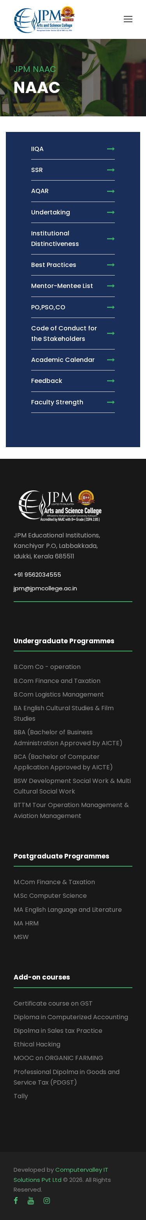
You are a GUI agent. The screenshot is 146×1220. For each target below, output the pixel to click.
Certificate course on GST (53, 1003)
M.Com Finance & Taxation (54, 882)
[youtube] (32, 1200)
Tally (21, 1096)
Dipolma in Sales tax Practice (58, 1030)
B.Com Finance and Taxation (57, 680)
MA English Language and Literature (68, 909)
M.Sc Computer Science (50, 895)
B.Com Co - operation (47, 666)
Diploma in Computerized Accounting (71, 1017)
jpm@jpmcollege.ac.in (45, 588)
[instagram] (47, 1200)
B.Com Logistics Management (59, 694)
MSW (21, 936)
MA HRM (26, 923)
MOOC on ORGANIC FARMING (58, 1057)
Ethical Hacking (37, 1044)
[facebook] (17, 1200)
